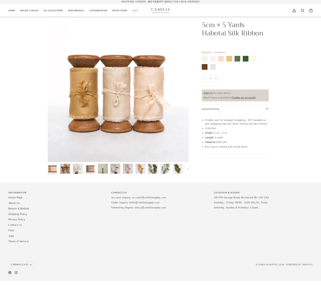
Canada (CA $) (19, 264)
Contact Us (15, 224)
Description (210, 109)
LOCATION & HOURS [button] (227, 192)
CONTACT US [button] (119, 192)
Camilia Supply (268, 264)
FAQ (11, 230)
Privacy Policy (16, 219)
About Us (14, 203)
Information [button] (17, 192)
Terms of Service (18, 241)
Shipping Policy (17, 214)
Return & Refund (18, 208)
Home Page (15, 197)
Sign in (207, 92)
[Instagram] (16, 272)
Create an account (243, 97)
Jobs (11, 236)
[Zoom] (54, 156)
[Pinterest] (9, 272)
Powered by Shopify (299, 264)
